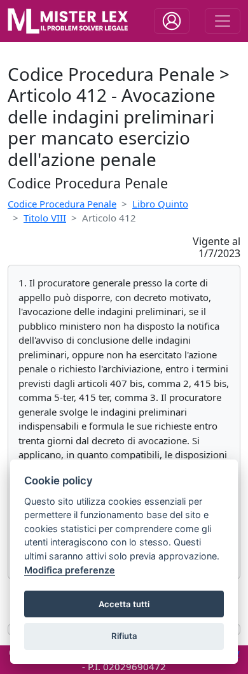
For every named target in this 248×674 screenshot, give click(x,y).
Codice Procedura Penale (62, 203)
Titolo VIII (45, 217)
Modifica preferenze (69, 570)
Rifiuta (124, 636)
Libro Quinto (160, 203)
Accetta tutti (124, 604)
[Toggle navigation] (171, 21)
